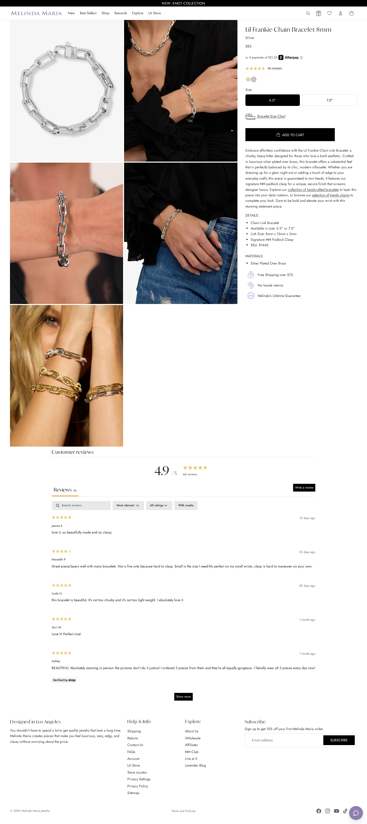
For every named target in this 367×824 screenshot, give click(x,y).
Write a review (304, 487)
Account (133, 758)
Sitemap (133, 792)
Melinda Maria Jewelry (35, 811)
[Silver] (253, 80)
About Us (191, 731)
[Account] (340, 13)
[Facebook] (319, 811)
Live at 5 (191, 758)
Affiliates (191, 744)
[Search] (308, 13)
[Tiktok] (345, 811)
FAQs (131, 751)
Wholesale (192, 737)
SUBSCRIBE (339, 740)
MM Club (191, 751)
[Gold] (248, 80)
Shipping (134, 731)
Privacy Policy (137, 785)
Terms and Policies (183, 811)
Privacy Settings (139, 779)
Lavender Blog (195, 765)
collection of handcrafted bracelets (313, 189)
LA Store (133, 765)
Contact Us (135, 744)
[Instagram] (328, 811)
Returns (132, 737)
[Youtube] (337, 811)
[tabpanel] (183, 603)
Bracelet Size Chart (270, 116)
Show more (183, 696)
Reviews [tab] (65, 489)
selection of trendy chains (331, 195)
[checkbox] (185, 505)
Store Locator (137, 772)
